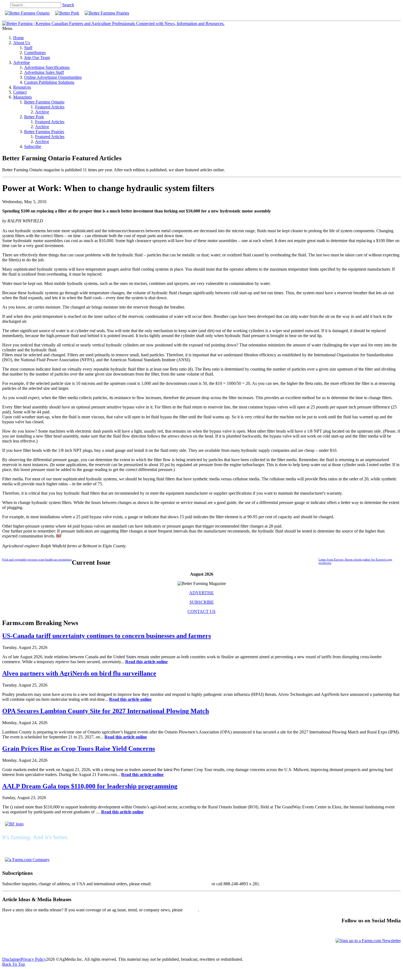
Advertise (21, 62)
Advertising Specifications (47, 67)
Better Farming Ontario (44, 102)
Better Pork (34, 116)
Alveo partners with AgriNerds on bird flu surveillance (79, 673)
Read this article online (146, 661)
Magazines (22, 97)
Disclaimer (11, 959)
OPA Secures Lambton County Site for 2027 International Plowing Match (105, 711)
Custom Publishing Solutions (49, 82)
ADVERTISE (201, 592)
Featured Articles (49, 107)
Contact (20, 92)
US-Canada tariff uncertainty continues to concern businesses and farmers (106, 635)
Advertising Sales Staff (44, 72)
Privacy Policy (33, 959)
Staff (28, 47)
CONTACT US (201, 611)
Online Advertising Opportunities (53, 77)
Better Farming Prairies (44, 131)
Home (18, 37)
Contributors (35, 52)
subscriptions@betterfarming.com (181, 883)
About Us (21, 42)
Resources (22, 87)
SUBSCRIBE (201, 602)
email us (191, 910)
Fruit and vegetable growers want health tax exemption (37, 559)
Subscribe (32, 146)
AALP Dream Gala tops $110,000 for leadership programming (89, 786)
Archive (42, 112)
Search (68, 4)
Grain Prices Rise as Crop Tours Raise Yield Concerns (78, 748)
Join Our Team (37, 57)
